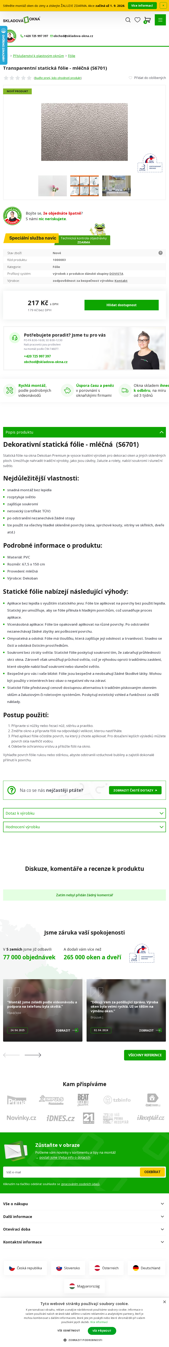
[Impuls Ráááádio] (51, 1100)
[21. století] (88, 1118)
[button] (160, 19)
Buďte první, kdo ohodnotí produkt (58, 78)
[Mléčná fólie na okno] (52, 185)
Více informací (142, 5)
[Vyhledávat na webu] (128, 19)
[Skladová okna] (21, 19)
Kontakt (121, 280)
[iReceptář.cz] (150, 1118)
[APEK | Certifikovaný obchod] (141, 953)
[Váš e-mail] (84, 1172)
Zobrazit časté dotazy (133, 790)
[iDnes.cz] (61, 1118)
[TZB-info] (117, 1100)
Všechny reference (145, 1055)
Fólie (71, 56)
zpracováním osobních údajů (80, 1184)
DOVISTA (116, 273)
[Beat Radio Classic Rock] (83, 1100)
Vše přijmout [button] (102, 1331)
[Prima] (17, 1100)
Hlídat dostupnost (122, 305)
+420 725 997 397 (37, 356)
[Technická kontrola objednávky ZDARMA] (9, 36)
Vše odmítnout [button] (69, 1330)
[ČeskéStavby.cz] (153, 1100)
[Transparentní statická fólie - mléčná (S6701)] (84, 131)
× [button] (164, 1302)
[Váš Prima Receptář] (115, 1118)
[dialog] (84, 1322)
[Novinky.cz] (22, 1118)
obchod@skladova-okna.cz (46, 362)
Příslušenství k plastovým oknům (38, 56)
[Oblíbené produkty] (137, 20)
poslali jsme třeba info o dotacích (64, 1157)
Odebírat (152, 1172)
